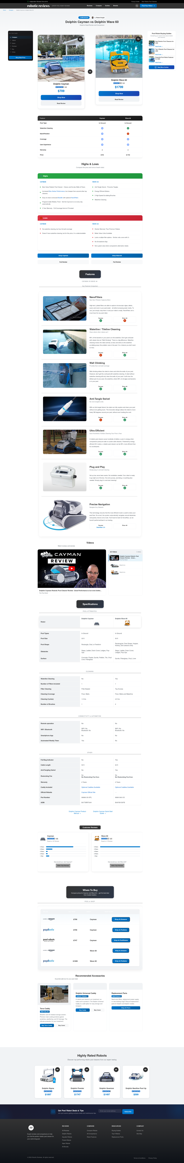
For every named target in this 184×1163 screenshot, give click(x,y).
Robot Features (91, 1137)
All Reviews (65, 1130)
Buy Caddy (82, 1010)
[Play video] (72, 568)
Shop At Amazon (121, 919)
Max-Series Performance (57, 191)
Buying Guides (135, 1)
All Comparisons (92, 1134)
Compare (99, 6)
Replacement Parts (117, 1137)
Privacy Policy (152, 1158)
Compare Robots (92, 1130)
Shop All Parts (125, 1008)
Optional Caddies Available (90, 787)
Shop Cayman (63, 256)
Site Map (139, 1134)
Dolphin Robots (66, 1134)
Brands (115, 6)
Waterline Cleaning (46, 128)
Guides (107, 6)
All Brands (65, 1147)
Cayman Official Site (88, 792)
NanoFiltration (45, 134)
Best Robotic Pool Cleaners (149, 1)
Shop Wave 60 (117, 256)
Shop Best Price (20, 57)
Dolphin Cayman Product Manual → (77, 812)
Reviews (89, 6)
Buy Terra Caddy (47, 1025)
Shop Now (61, 97)
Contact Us (140, 1130)
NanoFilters (74, 198)
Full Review (63, 262)
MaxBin (60, 198)
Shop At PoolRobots (121, 940)
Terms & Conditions (139, 1158)
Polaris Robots (66, 1140)
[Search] (137, 6)
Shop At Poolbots (121, 930)
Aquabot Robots (67, 1137)
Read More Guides (163, 67)
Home (4, 10)
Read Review (61, 103)
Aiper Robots (66, 1143)
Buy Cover (61, 1025)
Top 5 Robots (116, 1134)
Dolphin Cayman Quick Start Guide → (103, 812)
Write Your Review (63, 865)
